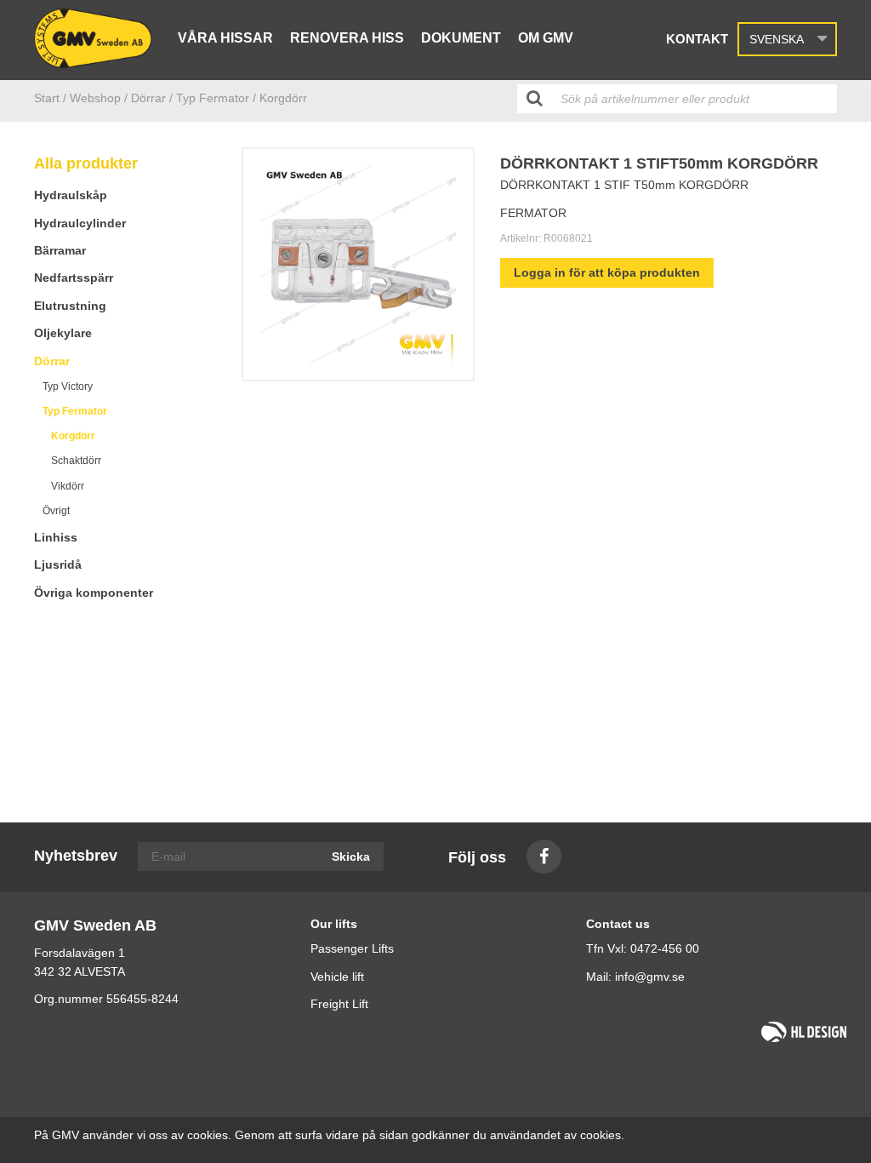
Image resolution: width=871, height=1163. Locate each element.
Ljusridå (58, 564)
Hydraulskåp (70, 195)
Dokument (461, 38)
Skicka (351, 856)
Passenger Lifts (352, 948)
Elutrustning (70, 305)
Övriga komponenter (93, 592)
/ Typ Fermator (209, 98)
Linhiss (55, 537)
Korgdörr (73, 436)
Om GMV (545, 38)
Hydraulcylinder (80, 223)
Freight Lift (339, 1004)
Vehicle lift (337, 976)
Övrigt (56, 511)
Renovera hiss (347, 38)
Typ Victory (68, 386)
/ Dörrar (145, 98)
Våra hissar (225, 38)
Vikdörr (67, 486)
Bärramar (60, 250)
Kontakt (697, 39)
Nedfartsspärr (73, 277)
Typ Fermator (75, 411)
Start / (50, 98)
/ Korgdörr (280, 98)
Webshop (95, 98)
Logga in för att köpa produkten (607, 272)
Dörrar (52, 361)
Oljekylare (63, 333)
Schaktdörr (76, 461)
